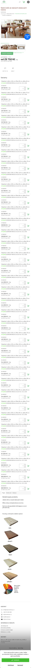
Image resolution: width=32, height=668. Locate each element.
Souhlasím (16, 660)
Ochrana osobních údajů (7, 630)
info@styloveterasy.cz (8, 610)
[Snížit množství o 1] (25, 89)
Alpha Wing (20, 648)
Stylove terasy (7, 619)
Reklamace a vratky (5, 632)
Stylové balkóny (13, 648)
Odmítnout (11, 665)
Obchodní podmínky (6, 628)
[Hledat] (19, 2)
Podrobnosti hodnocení (21, 14)
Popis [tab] (3, 493)
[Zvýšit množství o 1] (25, 87)
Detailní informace (17, 53)
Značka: (6, 15)
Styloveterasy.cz (7, 614)
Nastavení (20, 665)
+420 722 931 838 (7, 612)
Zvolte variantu (7, 53)
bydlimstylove (6, 617)
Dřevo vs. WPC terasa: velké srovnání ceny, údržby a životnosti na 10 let (13, 640)
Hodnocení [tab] (8, 493)
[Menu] (28, 2)
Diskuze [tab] (14, 493)
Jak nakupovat (4, 626)
